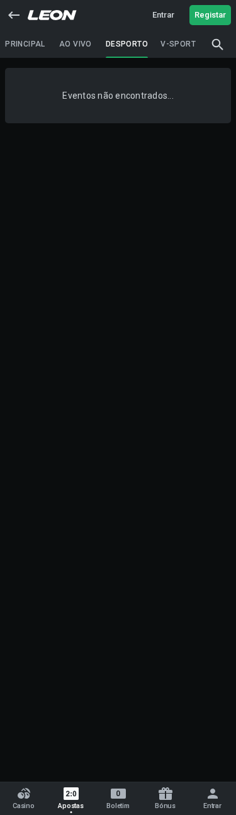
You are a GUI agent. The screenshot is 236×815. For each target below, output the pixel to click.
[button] (14, 15)
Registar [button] (210, 14)
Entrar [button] (163, 14)
